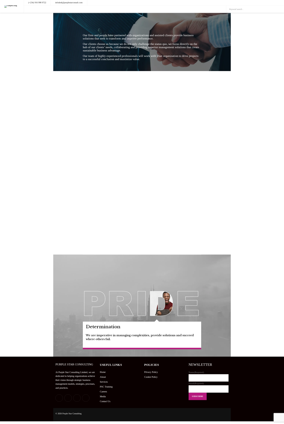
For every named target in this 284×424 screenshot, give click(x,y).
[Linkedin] (77, 398)
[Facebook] (68, 398)
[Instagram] (85, 398)
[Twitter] (59, 398)
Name (196, 372)
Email (196, 383)
